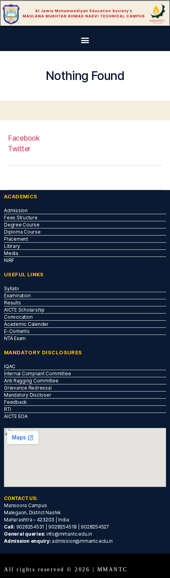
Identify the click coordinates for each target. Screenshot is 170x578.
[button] (85, 40)
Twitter (19, 148)
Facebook (24, 138)
